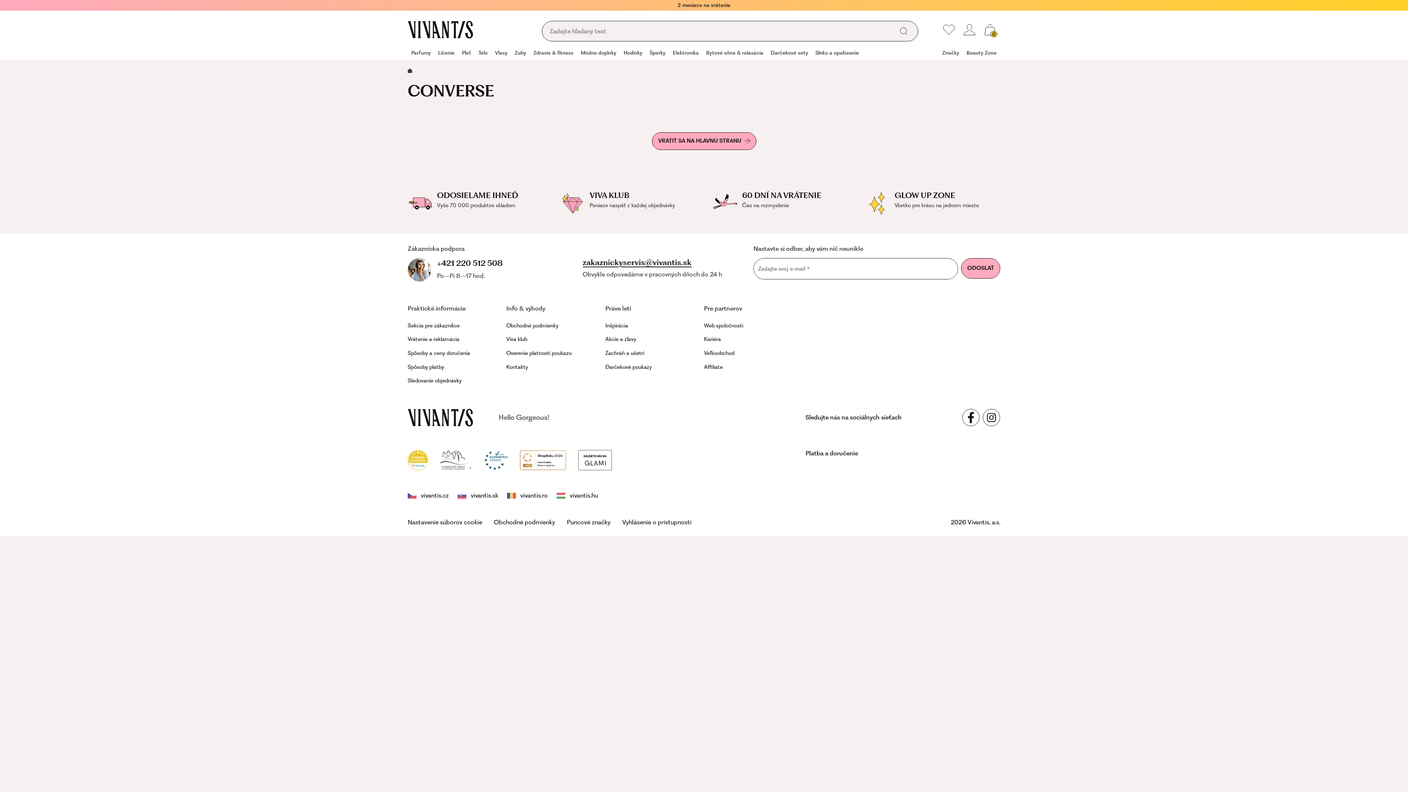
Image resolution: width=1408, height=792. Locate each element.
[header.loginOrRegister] (969, 29)
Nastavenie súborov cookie (445, 522)
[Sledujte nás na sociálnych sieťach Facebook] (971, 417)
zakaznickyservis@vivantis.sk (637, 262)
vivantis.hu (584, 495)
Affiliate (713, 367)
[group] (421, 53)
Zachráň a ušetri (624, 353)
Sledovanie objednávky (435, 380)
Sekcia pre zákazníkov (434, 325)
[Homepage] (440, 29)
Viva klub (516, 339)
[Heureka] (418, 459)
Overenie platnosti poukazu (539, 353)
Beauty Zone (982, 53)
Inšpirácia (616, 325)
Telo (483, 53)
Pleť (466, 53)
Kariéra (712, 339)
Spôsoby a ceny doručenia (439, 353)
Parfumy (421, 53)
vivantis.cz (435, 495)
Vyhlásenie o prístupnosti (657, 522)
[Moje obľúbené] (949, 29)
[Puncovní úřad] (456, 459)
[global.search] (903, 31)
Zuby (520, 53)
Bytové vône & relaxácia (734, 53)
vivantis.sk (484, 495)
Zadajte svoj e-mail (784, 268)
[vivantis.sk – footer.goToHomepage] (440, 417)
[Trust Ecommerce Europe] (496, 459)
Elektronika (686, 53)
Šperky (658, 53)
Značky (950, 53)
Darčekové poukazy (628, 367)
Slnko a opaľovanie (837, 53)
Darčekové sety (789, 53)
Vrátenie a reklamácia (433, 339)
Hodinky (633, 53)
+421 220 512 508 (470, 263)
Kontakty (517, 367)
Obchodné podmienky (532, 325)
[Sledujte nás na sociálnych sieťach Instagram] (991, 417)
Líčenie (446, 53)
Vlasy (501, 53)
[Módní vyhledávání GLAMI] (595, 459)
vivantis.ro (534, 495)
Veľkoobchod (719, 353)
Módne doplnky (598, 53)
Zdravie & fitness (553, 53)
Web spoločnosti (723, 325)
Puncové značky (588, 522)
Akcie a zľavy (620, 339)
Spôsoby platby (426, 367)
